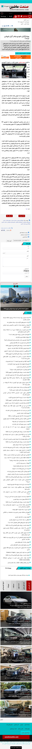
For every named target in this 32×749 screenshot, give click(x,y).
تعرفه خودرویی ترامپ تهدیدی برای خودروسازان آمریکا (16, 340)
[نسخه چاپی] (4, 26)
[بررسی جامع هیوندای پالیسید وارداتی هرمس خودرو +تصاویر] (16, 691)
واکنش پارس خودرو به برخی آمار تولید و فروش (18, 474)
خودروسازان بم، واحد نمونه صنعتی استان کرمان (18, 387)
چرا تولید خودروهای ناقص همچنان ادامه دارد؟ (18, 523)
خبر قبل (10, 216)
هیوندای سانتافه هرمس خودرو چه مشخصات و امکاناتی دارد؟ (16, 513)
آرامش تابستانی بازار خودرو (23, 367)
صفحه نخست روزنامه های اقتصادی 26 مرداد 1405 (17, 525)
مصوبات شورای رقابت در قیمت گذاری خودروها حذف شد (16, 447)
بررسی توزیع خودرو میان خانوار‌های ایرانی (19, 545)
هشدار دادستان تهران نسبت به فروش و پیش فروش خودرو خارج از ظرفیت (16, 451)
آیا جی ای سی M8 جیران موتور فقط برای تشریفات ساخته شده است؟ (16, 407)
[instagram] (18, 16)
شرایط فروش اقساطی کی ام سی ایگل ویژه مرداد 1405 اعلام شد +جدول (16, 538)
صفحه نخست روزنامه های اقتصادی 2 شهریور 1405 (17, 372)
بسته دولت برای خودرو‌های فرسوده (21, 466)
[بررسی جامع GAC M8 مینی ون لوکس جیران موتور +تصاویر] (16, 654)
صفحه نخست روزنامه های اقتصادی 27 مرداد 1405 (17, 502)
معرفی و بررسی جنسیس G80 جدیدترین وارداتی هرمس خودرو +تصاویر (17, 642)
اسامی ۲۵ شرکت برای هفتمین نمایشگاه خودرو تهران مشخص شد (16, 529)
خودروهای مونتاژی (19, 222)
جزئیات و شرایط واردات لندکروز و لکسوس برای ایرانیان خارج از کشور (16, 326)
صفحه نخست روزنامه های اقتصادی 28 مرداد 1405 (17, 477)
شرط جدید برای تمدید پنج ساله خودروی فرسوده (18, 484)
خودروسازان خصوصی (11, 222)
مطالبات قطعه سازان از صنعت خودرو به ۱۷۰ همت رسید (16, 458)
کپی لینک (9, 241)
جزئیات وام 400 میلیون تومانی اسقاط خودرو (18, 575)
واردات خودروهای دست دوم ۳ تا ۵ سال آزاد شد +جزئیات (16, 428)
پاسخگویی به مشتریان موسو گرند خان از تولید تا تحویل (16, 351)
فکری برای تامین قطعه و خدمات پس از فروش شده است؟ (16, 493)
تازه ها (10, 16)
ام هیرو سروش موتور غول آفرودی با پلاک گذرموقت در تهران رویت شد (16, 384)
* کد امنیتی (27, 268)
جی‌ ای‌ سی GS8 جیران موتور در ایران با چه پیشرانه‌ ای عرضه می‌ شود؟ (16, 435)
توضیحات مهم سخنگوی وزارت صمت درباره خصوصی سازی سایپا (16, 488)
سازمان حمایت (14, 220)
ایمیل (28, 251)
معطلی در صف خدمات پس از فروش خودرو (19, 520)
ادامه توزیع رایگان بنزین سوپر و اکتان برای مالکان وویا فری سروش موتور (16, 534)
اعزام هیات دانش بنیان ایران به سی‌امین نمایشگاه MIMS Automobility (16, 559)
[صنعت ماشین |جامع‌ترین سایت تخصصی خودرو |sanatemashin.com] (16, 8)
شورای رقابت (8, 220)
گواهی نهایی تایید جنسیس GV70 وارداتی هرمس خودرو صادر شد (16, 394)
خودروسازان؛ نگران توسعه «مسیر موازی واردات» (18, 471)
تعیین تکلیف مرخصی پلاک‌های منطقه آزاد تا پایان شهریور (16, 419)
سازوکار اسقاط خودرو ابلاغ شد (22, 337)
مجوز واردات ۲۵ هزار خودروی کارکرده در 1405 (18, 416)
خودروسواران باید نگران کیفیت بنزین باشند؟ (19, 390)
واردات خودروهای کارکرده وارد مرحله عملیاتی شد (18, 322)
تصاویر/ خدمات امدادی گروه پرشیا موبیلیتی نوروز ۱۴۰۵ (16, 309)
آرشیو (1, 720)
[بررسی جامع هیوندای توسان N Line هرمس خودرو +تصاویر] (16, 618)
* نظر (28, 256)
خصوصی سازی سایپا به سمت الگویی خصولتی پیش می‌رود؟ (16, 481)
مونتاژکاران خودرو (20, 220)
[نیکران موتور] (15, 30)
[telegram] (21, 16)
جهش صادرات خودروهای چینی (22, 542)
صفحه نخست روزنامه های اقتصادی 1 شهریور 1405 (17, 400)
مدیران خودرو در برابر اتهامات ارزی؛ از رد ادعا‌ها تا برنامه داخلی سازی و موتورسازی (16, 331)
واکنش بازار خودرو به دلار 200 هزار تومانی (19, 343)
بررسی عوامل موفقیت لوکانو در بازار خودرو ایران (18, 563)
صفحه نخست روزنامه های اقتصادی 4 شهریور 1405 (17, 346)
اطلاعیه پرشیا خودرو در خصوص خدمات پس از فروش (17, 403)
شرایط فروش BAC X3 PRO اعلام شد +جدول (18, 348)
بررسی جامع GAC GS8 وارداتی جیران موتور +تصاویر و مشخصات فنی (18, 678)
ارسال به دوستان (24, 235)
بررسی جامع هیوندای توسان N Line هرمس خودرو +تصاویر (20, 623)
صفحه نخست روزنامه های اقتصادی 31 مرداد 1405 (17, 432)
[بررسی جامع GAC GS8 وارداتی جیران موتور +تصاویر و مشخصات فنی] (16, 673)
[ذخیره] (6, 25)
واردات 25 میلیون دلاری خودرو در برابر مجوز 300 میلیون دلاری (16, 549)
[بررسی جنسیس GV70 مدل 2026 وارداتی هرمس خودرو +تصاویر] (16, 709)
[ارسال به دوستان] (2, 26)
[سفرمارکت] (15, 57)
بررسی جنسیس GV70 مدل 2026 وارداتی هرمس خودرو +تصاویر (18, 714)
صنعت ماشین (22, 62)
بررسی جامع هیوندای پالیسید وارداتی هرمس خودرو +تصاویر (19, 696)
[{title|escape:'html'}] (16, 299)
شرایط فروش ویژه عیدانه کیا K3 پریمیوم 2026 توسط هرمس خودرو (16, 319)
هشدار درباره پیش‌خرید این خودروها (20, 422)
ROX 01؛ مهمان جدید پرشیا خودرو (21, 499)
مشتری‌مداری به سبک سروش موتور (21, 445)
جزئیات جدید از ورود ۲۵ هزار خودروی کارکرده (19, 398)
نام (28, 246)
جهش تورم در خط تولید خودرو (22, 517)
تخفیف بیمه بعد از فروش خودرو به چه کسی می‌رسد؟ (17, 497)
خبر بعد (21, 216)
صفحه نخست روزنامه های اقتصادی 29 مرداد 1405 (17, 442)
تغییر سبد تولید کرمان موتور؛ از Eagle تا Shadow (17, 552)
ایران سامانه (13, 747)
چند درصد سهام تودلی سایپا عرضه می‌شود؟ (19, 460)
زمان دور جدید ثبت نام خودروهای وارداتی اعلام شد (17, 410)
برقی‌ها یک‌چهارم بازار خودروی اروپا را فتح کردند (18, 364)
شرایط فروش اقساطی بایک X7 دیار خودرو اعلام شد (17, 375)
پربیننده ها (3, 16)
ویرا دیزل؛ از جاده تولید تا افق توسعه (20, 510)
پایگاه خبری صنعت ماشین (25, 224)
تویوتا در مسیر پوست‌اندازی (23, 463)
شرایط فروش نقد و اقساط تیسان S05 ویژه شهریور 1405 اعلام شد (16, 379)
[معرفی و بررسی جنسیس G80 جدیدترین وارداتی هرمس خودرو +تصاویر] (16, 636)
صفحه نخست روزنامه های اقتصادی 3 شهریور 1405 (17, 354)
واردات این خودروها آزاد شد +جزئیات (20, 469)
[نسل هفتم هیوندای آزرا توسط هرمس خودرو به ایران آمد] (16, 600)
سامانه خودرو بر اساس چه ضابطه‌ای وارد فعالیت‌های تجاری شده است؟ (16, 358)
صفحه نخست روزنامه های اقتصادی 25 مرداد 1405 (17, 555)
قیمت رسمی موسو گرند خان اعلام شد (20, 424)
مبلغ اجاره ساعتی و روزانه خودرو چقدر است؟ (19, 335)
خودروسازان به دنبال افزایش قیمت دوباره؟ (19, 370)
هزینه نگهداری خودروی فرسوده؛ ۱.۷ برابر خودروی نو (17, 361)
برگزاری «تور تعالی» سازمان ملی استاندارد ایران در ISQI (16, 455)
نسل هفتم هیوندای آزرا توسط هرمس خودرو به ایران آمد (16, 439)
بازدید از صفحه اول (23, 232)
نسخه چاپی (25, 237)
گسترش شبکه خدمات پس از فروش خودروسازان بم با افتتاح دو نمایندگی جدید (16, 506)
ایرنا (26, 209)
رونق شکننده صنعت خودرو (23, 413)
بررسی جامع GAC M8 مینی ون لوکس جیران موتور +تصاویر (20, 660)
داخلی (22, 24)
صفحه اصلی (26, 24)
